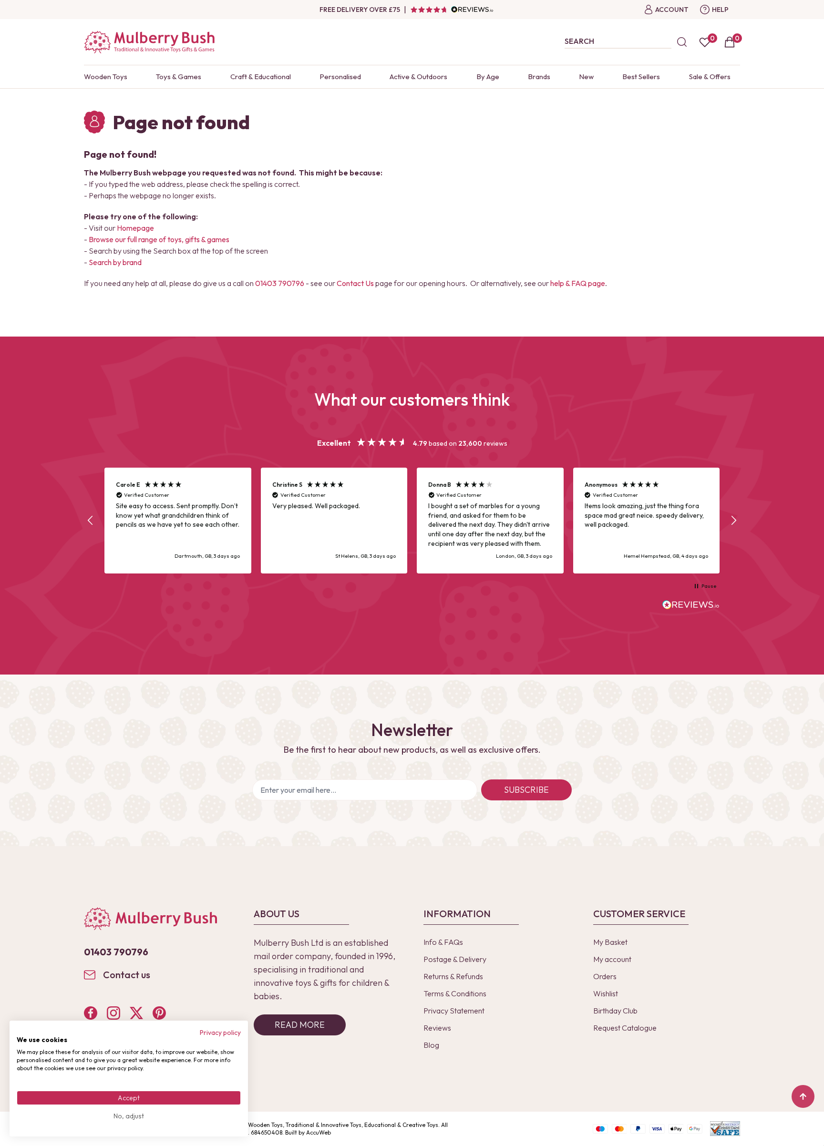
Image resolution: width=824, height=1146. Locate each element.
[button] (90, 520)
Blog (431, 1045)
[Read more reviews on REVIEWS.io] (691, 606)
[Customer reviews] (451, 9)
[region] (412, 520)
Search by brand (115, 262)
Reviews (437, 1028)
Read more (300, 1024)
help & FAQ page (577, 283)
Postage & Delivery (454, 959)
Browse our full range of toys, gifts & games (159, 239)
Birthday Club (615, 1010)
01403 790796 (279, 283)
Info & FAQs (443, 942)
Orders (605, 976)
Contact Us (355, 283)
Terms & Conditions (454, 993)
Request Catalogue (625, 1028)
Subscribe (526, 789)
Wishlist (605, 993)
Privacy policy (220, 1032)
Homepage (135, 228)
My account (612, 959)
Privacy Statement (453, 1010)
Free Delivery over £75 (359, 9)
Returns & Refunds (453, 976)
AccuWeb (318, 1132)
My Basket (610, 942)
